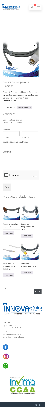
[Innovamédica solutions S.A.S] (11, 14)
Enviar (7, 187)
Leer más (9, 233)
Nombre (7, 129)
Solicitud (7, 152)
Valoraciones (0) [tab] (24, 107)
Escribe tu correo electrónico (16, 142)
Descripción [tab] (10, 107)
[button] (35, 45)
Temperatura (16, 92)
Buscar (5, 288)
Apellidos (25, 137)
